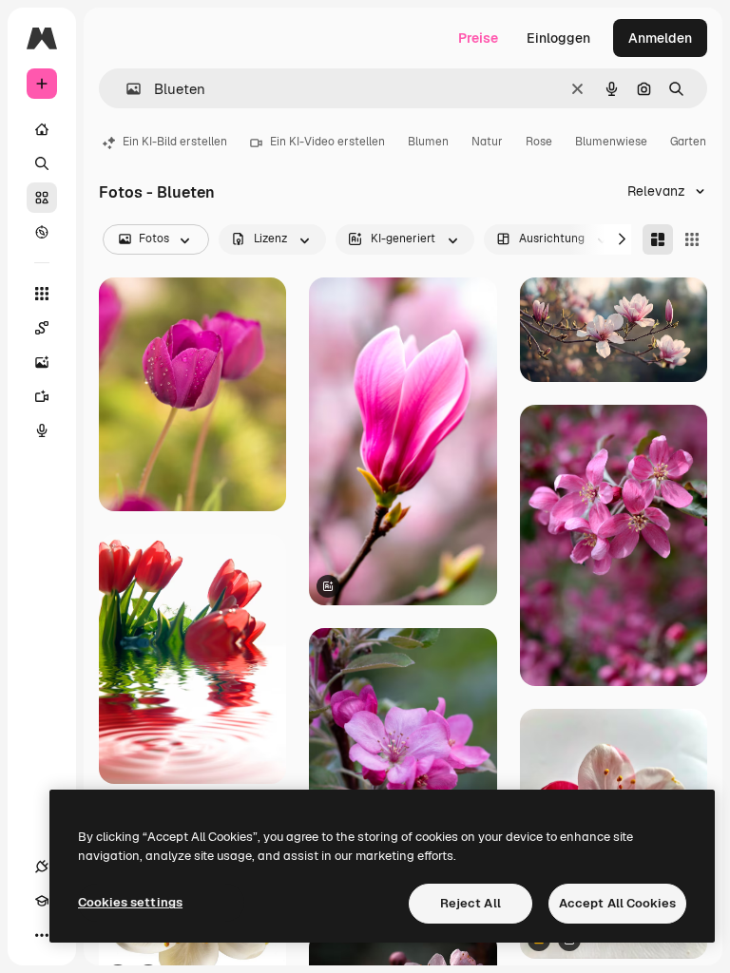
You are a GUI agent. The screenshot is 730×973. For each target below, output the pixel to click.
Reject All (470, 903)
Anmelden (660, 38)
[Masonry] (658, 239)
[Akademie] (42, 901)
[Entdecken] (42, 232)
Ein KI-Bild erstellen (175, 141)
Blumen (428, 141)
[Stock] (42, 197)
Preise (478, 38)
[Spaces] (42, 328)
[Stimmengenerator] (42, 430)
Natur (487, 141)
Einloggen (558, 38)
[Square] (692, 239)
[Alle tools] (42, 293)
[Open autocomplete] (126, 89)
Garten (688, 141)
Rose (539, 141)
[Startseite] (42, 129)
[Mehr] (42, 935)
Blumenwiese (611, 141)
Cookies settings (130, 902)
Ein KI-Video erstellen (327, 141)
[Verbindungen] (42, 866)
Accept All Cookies (617, 903)
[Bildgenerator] (42, 362)
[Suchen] (42, 163)
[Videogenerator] (42, 396)
